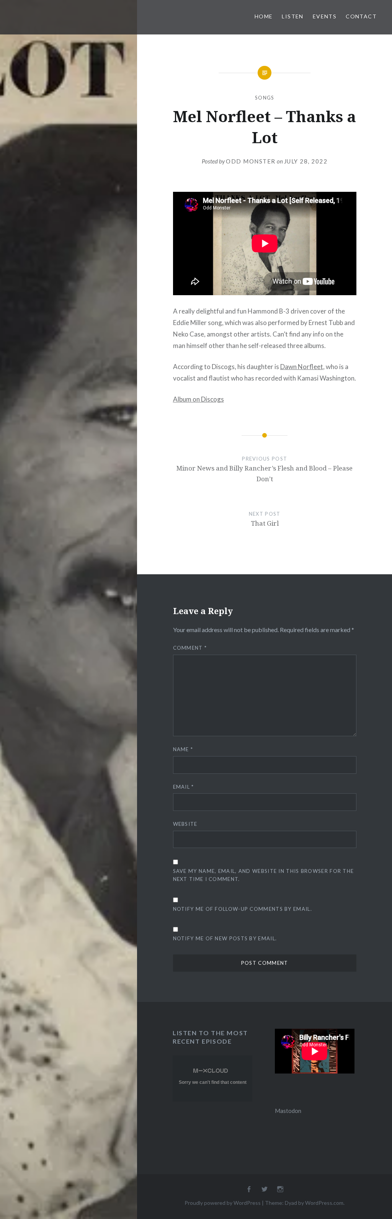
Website (185, 824)
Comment (190, 648)
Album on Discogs (198, 399)
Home (264, 16)
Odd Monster (251, 161)
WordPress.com (324, 1202)
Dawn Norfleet (301, 367)
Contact (361, 16)
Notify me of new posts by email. (225, 938)
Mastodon (288, 1110)
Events (324, 16)
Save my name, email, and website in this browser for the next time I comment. (263, 875)
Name (183, 749)
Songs (264, 98)
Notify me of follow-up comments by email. (242, 909)
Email (183, 787)
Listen (292, 16)
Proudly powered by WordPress (223, 1202)
